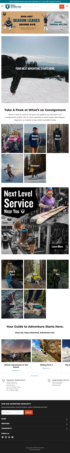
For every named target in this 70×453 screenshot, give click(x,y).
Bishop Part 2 (46, 365)
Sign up (28, 412)
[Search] (61, 7)
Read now (15, 370)
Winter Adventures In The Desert (16, 366)
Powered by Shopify (35, 450)
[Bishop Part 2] (46, 350)
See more (34, 376)
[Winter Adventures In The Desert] (16, 350)
